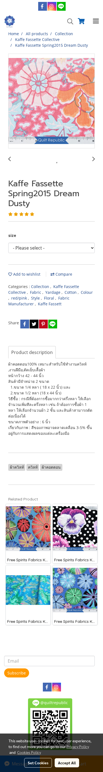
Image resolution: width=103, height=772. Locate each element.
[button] (68, 21)
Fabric (36, 292)
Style (36, 298)
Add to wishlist (26, 274)
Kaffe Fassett (50, 303)
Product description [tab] (32, 352)
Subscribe (16, 673)
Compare (63, 274)
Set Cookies (38, 762)
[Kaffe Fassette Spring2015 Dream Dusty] (51, 101)
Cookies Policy (29, 752)
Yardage (53, 292)
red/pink (19, 298)
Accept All (67, 762)
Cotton (71, 292)
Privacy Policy (77, 746)
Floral (49, 298)
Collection (40, 286)
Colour (87, 292)
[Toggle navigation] (96, 21)
